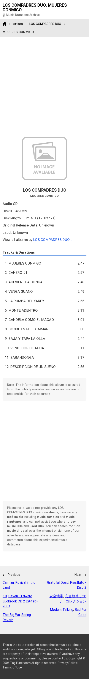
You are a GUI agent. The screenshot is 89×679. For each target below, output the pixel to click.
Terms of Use (12, 667)
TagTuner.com (20, 663)
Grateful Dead (57, 582)
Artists (18, 24)
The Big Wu (11, 615)
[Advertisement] (44, 87)
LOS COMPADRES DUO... (52, 239)
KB (5, 596)
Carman (8, 582)
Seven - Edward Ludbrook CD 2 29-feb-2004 (20, 601)
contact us (59, 658)
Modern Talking (61, 610)
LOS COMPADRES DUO (45, 24)
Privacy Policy (67, 663)
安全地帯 (56, 596)
